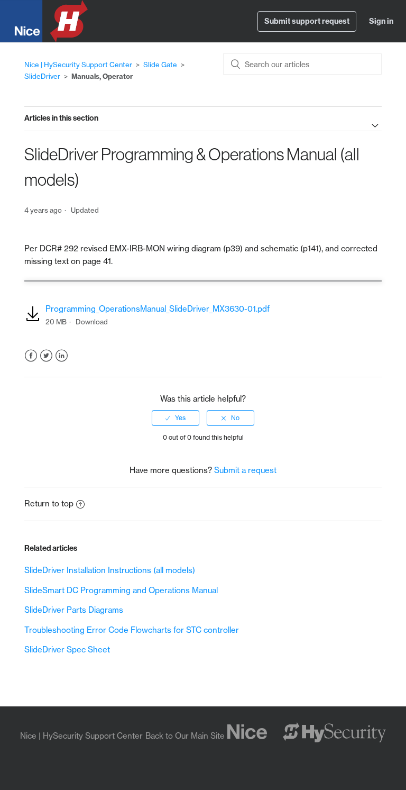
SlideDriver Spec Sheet (67, 649)
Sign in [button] (381, 21)
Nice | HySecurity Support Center (78, 64)
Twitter (46, 355)
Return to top (48, 503)
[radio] (175, 418)
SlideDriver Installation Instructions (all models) (109, 570)
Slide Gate (160, 64)
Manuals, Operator (102, 76)
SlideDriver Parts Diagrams (73, 610)
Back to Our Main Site (185, 736)
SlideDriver (42, 76)
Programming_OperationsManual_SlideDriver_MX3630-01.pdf (157, 309)
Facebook (31, 355)
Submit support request (306, 21)
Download (92, 321)
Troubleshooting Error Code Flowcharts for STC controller (131, 630)
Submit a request (245, 470)
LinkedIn (61, 355)
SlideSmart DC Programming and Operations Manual (121, 590)
